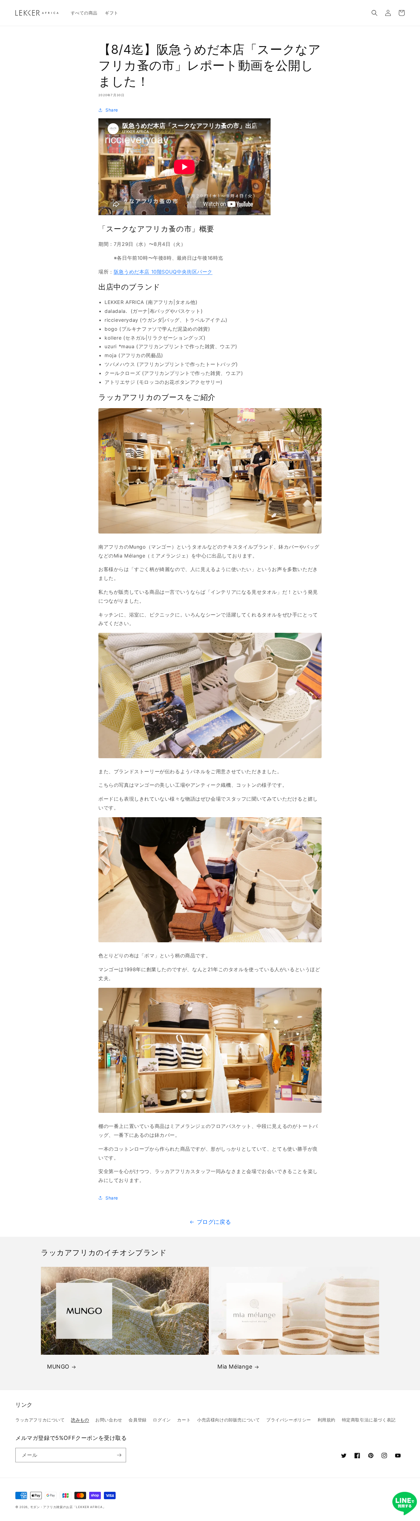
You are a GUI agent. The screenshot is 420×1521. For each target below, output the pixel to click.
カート (184, 1419)
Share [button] (111, 109)
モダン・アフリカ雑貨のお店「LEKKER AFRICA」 (68, 1507)
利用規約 (326, 1419)
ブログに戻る (214, 1222)
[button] (374, 13)
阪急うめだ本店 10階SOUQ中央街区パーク (163, 272)
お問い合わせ (108, 1419)
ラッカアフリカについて (40, 1419)
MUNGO (58, 1366)
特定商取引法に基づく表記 (369, 1419)
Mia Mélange (234, 1366)
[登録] (119, 1455)
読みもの (80, 1419)
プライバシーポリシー (288, 1419)
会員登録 (137, 1419)
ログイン (162, 1419)
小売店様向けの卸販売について (228, 1419)
